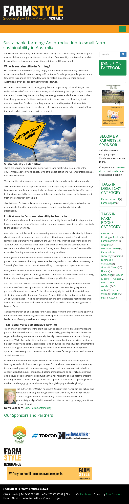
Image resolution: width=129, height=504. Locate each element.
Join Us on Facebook (111, 65)
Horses (105, 271)
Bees (104, 282)
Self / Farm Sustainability (38, 407)
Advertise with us (32, 498)
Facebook (86, 494)
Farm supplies (108, 202)
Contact (47, 498)
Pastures (106, 233)
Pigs (103, 297)
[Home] (32, 12)
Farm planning (109, 240)
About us (17, 498)
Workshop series (110, 248)
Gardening (106, 274)
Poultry (117, 237)
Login (57, 498)
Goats (104, 267)
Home (6, 498)
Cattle (112, 297)
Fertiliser (115, 293)
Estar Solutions (114, 494)
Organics (106, 244)
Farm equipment (110, 199)
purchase (117, 171)
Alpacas (117, 278)
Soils (118, 256)
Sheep (114, 267)
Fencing (105, 237)
